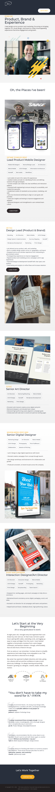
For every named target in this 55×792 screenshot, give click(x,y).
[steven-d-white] (8, 2)
